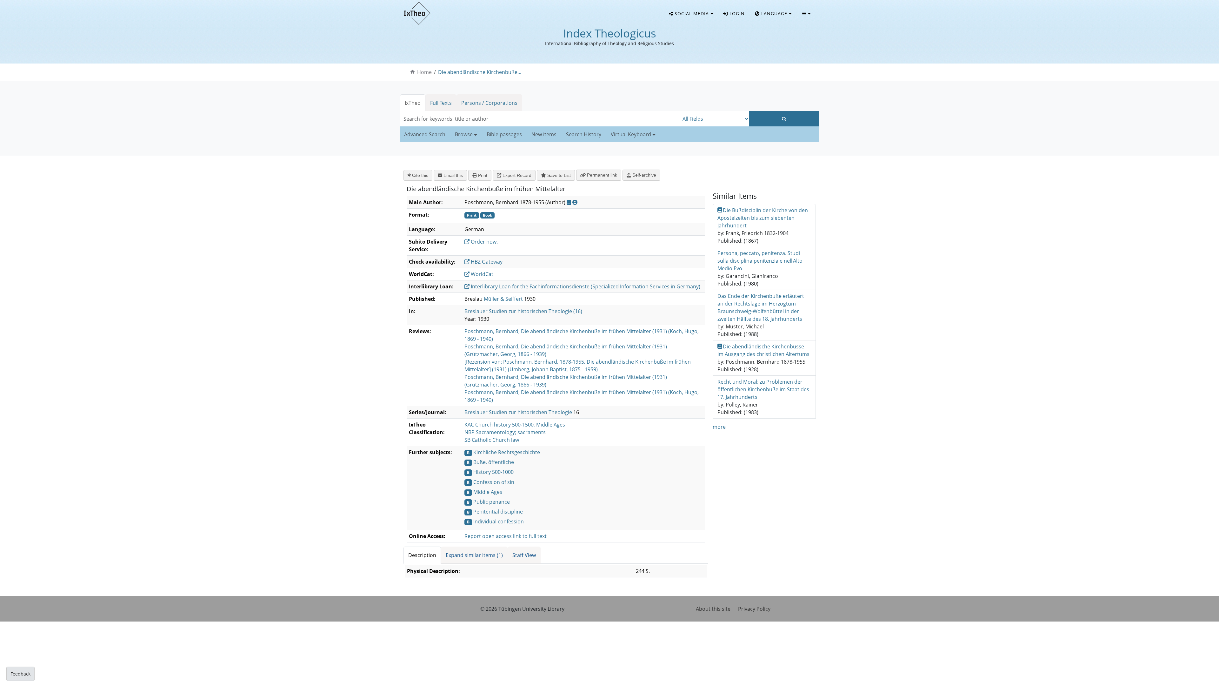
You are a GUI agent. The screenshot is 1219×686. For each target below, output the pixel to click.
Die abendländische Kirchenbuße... (479, 72)
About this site (713, 608)
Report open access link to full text (505, 536)
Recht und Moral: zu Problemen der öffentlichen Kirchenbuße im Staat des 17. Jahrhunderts (763, 389)
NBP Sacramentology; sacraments (505, 432)
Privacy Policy (754, 608)
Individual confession (498, 521)
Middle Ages (487, 491)
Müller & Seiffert (503, 298)
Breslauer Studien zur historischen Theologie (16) (523, 311)
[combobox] (539, 118)
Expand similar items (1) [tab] (474, 555)
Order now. (484, 241)
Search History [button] (583, 134)
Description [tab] (422, 555)
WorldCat (481, 274)
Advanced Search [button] (424, 134)
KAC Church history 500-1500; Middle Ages (514, 424)
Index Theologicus (609, 33)
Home (424, 72)
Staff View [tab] (524, 555)
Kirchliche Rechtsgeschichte (506, 452)
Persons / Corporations (489, 102)
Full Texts (441, 102)
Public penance (491, 501)
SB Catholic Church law (491, 439)
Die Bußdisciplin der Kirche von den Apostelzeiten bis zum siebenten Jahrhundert (762, 218)
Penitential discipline (498, 511)
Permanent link (601, 175)
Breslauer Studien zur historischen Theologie (518, 412)
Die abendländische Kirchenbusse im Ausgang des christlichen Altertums (763, 350)
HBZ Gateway (486, 261)
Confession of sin (493, 482)
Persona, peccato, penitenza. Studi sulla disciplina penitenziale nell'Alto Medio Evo (760, 261)
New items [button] (543, 134)
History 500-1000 (493, 471)
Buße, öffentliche (493, 462)
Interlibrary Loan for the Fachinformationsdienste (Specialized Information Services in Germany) (585, 286)
